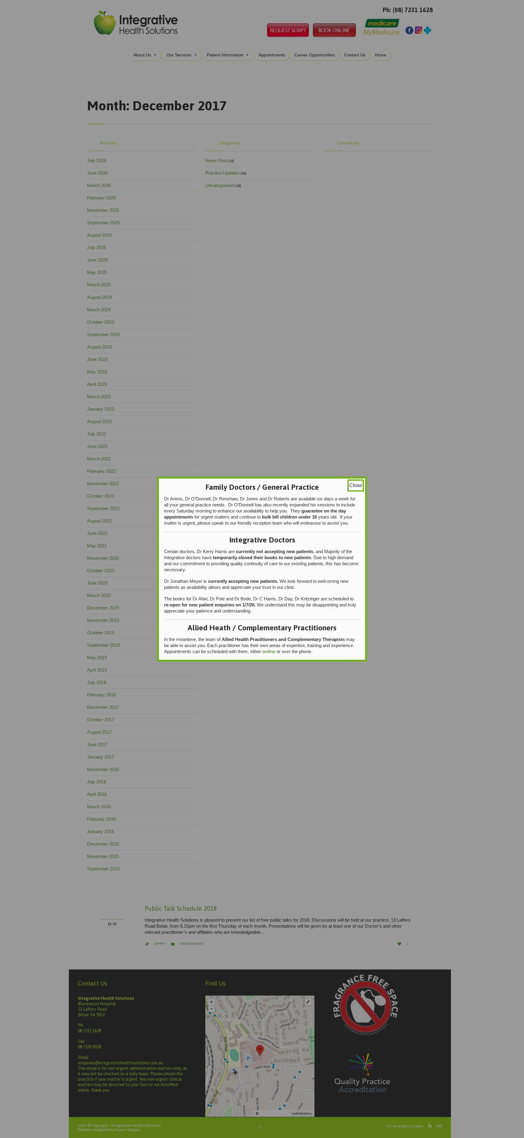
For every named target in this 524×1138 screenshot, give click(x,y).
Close (355, 485)
